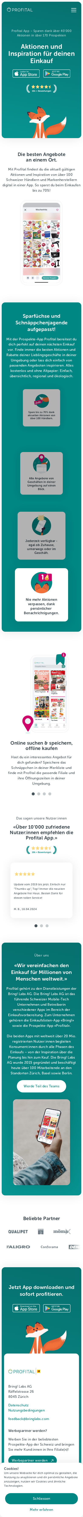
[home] (19, 9)
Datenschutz (18, 1405)
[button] (73, 10)
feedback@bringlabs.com (28, 1419)
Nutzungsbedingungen (26, 1410)
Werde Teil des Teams (41, 1086)
